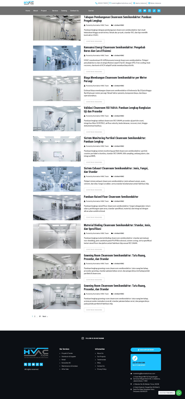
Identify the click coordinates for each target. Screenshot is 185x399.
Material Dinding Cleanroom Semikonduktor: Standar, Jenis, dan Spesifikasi (117, 227)
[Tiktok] (37, 364)
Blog (83, 11)
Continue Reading (94, 41)
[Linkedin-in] (41, 364)
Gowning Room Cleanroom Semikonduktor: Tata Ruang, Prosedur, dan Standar (115, 257)
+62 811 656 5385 (138, 362)
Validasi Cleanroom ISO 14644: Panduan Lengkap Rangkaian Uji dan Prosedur (117, 109)
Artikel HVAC (119, 25)
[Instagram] (149, 10)
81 (40, 316)
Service (55, 11)
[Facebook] (140, 10)
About (35, 11)
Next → (45, 316)
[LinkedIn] (158, 10)
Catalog (64, 11)
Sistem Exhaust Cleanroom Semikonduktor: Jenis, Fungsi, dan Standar (116, 170)
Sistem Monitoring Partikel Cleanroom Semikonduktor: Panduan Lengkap (115, 140)
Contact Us (74, 11)
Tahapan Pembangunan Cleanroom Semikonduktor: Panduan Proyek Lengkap (117, 19)
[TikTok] (154, 10)
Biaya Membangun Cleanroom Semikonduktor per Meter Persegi (115, 79)
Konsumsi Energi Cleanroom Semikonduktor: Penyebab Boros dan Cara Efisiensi (114, 49)
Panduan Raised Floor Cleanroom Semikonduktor (111, 196)
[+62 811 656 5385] (134, 358)
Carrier (91, 11)
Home (28, 11)
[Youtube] (144, 10)
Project (44, 11)
